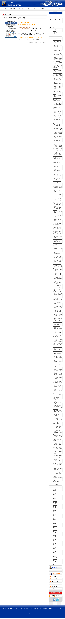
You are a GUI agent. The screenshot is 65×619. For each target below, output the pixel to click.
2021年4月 (55, 495)
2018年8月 (55, 528)
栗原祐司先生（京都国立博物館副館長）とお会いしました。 (57, 371)
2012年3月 (55, 564)
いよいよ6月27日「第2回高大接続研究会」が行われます (57, 392)
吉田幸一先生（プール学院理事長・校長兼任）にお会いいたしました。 (57, 77)
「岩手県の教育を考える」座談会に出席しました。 (57, 455)
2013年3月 (55, 555)
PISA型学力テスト (55, 586)
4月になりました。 (56, 481)
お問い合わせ (51, 608)
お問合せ (44, 6)
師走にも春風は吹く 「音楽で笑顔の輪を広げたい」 (57, 248)
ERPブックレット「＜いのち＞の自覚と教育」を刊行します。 (57, 430)
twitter (57, 599)
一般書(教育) (21, 9)
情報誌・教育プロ (13, 9)
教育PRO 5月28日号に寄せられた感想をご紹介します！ (57, 172)
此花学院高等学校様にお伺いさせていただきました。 (57, 464)
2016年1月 (55, 543)
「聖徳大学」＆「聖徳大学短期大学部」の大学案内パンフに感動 (57, 468)
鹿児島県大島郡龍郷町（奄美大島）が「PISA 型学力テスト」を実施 (57, 437)
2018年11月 (55, 524)
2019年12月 (55, 507)
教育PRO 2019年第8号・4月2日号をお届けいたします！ (57, 205)
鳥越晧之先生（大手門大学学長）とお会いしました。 (57, 351)
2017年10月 (55, 539)
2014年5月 (55, 552)
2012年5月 (55, 561)
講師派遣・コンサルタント (55, 589)
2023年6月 (55, 489)
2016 (53, 123)
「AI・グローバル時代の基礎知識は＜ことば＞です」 (57, 89)
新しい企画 (55, 32)
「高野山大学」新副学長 (57, 44)
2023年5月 (55, 490)
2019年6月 (55, 515)
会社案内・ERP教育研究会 (39, 9)
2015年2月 (55, 549)
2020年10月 (55, 502)
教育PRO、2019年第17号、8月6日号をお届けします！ (57, 126)
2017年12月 (55, 536)
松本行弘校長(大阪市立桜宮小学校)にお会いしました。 (57, 81)
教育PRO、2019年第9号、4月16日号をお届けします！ (57, 198)
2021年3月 (55, 497)
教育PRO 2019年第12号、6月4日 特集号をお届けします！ (57, 168)
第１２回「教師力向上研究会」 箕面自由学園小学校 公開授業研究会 (57, 383)
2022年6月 (55, 493)
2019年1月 (55, 522)
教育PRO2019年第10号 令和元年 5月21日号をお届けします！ (57, 182)
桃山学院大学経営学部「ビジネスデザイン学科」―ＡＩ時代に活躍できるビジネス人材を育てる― (57, 256)
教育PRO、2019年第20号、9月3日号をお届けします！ (57, 119)
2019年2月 (55, 520)
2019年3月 (55, 519)
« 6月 (50, 25)
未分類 (44, 42)
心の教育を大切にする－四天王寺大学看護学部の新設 (57, 261)
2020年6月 (55, 503)
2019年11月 (55, 509)
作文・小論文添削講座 (55, 584)
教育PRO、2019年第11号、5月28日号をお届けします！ (57, 176)
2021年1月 (55, 499)
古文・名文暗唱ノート (55, 578)
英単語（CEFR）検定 (57, 40)
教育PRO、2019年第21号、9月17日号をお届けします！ (57, 115)
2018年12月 (55, 523)
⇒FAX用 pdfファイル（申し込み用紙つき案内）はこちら (30, 39)
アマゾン (55, 596)
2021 (53, 121)
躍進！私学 (55, 35)
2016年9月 (55, 540)
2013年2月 (55, 556)
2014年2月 (55, 553)
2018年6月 (55, 531)
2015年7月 (55, 544)
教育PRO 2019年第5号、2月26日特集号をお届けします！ (57, 219)
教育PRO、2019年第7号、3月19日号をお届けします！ (57, 215)
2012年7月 (55, 559)
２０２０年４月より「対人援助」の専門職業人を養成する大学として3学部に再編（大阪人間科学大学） (57, 106)
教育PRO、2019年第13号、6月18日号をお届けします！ (57, 164)
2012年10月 (55, 557)
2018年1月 (55, 535)
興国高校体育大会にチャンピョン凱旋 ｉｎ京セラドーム (57, 448)
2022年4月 (55, 494)
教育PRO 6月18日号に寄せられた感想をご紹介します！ (57, 160)
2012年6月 (55, 560)
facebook (54, 599)
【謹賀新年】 (55, 327)
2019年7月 (55, 514)
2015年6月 (55, 545)
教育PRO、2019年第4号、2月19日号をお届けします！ (57, 228)
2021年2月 (55, 498)
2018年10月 (55, 526)
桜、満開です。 (55, 476)
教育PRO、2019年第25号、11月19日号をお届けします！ (57, 93)
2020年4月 (55, 505)
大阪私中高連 (55, 592)
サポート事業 (28, 9)
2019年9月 (55, 511)
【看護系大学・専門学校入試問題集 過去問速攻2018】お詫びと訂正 (57, 335)
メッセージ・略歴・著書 (55, 570)
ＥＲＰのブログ (59, 9)
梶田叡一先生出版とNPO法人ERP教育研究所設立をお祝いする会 (57, 412)
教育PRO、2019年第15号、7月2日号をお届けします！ (57, 140)
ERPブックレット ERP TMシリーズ (55, 581)
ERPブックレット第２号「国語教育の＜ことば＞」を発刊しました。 (57, 426)
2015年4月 (55, 548)
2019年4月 (55, 518)
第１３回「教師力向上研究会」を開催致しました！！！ (57, 379)
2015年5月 (55, 547)
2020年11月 (55, 501)
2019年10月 (55, 510)
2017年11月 (55, 538)
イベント (54, 29)
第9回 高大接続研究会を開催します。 (15, 18)
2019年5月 (55, 516)
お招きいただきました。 (57, 86)
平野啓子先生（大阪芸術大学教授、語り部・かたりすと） (57, 322)
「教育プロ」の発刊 (55, 576)
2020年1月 (55, 506)
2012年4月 (55, 563)
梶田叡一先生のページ (51, 9)
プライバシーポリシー (56, 6)
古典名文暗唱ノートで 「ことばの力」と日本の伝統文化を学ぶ (57, 311)
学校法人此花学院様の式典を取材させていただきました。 (57, 479)
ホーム (5, 9)
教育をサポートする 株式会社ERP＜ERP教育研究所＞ (17, 3)
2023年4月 (55, 491)
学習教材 (21, 608)
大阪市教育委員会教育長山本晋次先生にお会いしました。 (57, 315)
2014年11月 (55, 551)
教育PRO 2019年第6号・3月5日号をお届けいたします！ (57, 209)
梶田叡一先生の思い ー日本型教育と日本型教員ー (57, 375)
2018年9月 (55, 527)
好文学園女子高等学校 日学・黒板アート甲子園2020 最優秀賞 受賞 (57, 60)
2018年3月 (55, 534)
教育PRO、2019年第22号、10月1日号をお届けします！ (57, 111)
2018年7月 (55, 530)
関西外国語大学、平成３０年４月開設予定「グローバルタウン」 (57, 339)
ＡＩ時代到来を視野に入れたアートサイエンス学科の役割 (57, 289)
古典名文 (54, 31)
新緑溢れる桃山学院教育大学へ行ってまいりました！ (57, 194)
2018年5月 (55, 532)
